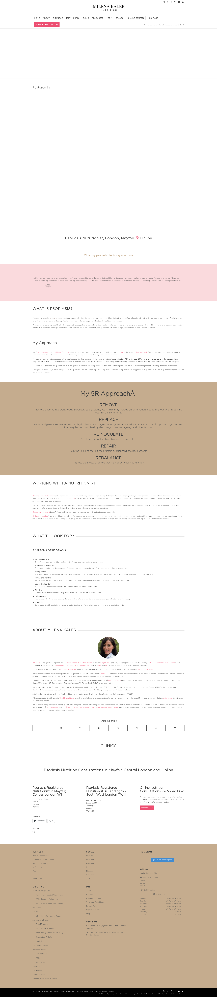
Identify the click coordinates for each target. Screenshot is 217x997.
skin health (70, 666)
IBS (99, 666)
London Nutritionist (71, 663)
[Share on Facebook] (42, 728)
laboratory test (52, 707)
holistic (103, 674)
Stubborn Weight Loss (41, 891)
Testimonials (37, 879)
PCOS (151, 663)
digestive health (81, 666)
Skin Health (37, 966)
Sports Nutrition (39, 975)
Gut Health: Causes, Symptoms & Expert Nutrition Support (106, 927)
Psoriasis (39, 941)
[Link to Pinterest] (175, 2)
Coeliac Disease (42, 946)
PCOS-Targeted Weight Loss (47, 899)
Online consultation (40, 516)
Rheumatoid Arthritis (44, 937)
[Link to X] (167, 2)
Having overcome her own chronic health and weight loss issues (92, 707)
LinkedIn (89, 856)
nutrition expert (114, 680)
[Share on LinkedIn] (99, 728)
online (123, 352)
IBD (106, 666)
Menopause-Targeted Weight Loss (49, 903)
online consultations (145, 670)
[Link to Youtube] (179, 2)
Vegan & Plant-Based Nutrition (45, 978)
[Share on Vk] (137, 728)
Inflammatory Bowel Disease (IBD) (49, 933)
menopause (59, 666)
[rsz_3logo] (108, 9)
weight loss (104, 663)
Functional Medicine (68, 670)
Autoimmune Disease (41, 920)
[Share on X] (61, 728)
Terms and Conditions (94, 902)
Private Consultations (41, 856)
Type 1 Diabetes (42, 924)
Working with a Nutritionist (43, 496)
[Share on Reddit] (156, 728)
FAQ (34, 875)
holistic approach (140, 352)
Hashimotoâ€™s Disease (165, 663)
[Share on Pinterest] (80, 728)
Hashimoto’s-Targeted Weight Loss (49, 895)
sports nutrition (86, 663)
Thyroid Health (41, 954)
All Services (37, 867)
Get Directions (149, 890)
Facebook (90, 863)
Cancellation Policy (93, 898)
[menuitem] (37, 18)
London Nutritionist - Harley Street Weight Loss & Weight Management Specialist (87, 991)
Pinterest (89, 871)
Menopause (40, 962)
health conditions (67, 698)
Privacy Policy (91, 906)
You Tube (90, 875)
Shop (88, 914)
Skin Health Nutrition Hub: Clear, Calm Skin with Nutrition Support (105, 934)
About (88, 891)
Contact (89, 895)
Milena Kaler (37, 663)
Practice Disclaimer (93, 910)
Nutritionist (42, 352)
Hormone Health (39, 950)
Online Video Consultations (43, 860)
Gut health (37, 908)
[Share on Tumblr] (118, 728)
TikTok (88, 879)
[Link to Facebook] (171, 2)
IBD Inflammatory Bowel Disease (49, 916)
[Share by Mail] (175, 728)
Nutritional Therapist (61, 352)
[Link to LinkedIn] (182, 2)
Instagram (90, 860)
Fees (34, 871)
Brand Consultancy (40, 863)
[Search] (182, 24)
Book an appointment (41, 512)
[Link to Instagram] (164, 2)
